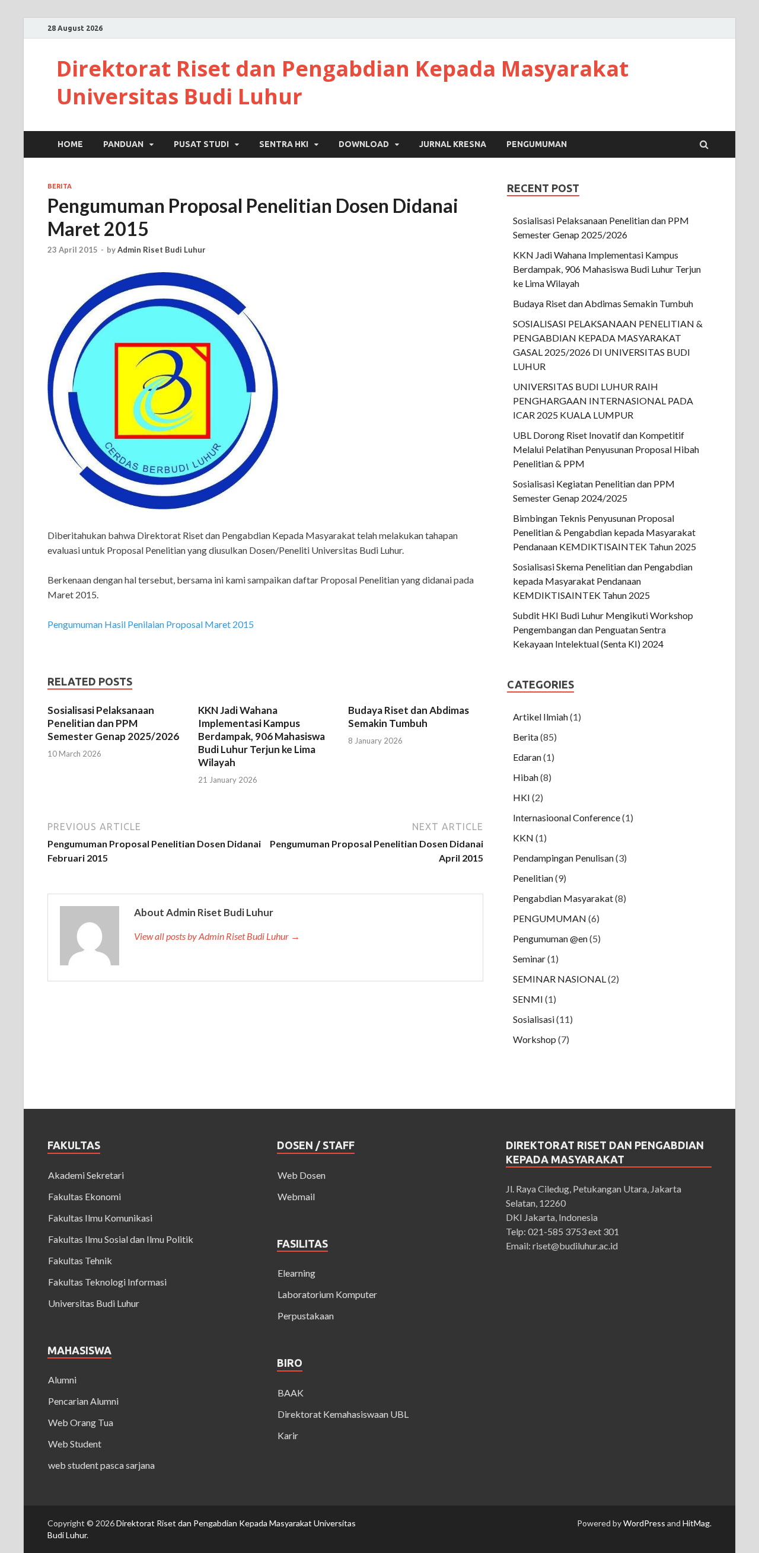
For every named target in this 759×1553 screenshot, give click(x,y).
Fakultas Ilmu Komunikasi (100, 1217)
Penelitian (533, 878)
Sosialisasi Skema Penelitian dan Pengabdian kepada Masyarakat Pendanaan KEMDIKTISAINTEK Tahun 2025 (603, 581)
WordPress (644, 1523)
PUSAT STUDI (201, 144)
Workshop (534, 1039)
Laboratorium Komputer (327, 1294)
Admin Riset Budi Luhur (161, 249)
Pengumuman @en (550, 938)
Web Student (74, 1443)
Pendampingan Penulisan (563, 857)
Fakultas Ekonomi (84, 1196)
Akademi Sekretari (86, 1175)
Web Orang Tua (80, 1422)
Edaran (527, 757)
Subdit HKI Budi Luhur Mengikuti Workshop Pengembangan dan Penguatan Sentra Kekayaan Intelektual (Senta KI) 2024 (603, 629)
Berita (59, 186)
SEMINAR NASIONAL (559, 978)
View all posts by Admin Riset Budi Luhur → (217, 936)
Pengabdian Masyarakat (563, 898)
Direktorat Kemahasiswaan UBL (343, 1414)
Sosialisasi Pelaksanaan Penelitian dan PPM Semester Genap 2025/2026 (113, 723)
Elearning (296, 1272)
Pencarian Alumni (83, 1401)
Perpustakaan (306, 1315)
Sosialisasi (533, 1019)
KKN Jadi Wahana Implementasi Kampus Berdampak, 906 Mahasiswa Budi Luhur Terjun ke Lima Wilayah (261, 736)
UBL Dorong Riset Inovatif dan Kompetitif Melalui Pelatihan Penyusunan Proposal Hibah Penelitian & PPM (606, 449)
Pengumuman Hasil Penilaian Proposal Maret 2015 (150, 624)
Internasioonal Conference (566, 817)
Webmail (296, 1196)
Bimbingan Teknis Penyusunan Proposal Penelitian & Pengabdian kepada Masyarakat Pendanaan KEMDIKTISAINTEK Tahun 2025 (604, 532)
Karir (288, 1435)
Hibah (525, 777)
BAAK (291, 1392)
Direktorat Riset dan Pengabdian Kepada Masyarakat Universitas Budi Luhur (342, 82)
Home (70, 144)
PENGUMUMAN (536, 144)
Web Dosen (302, 1175)
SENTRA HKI (283, 144)
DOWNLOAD (364, 144)
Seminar (529, 958)
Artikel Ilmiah (540, 716)
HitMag (696, 1523)
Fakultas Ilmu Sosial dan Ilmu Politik (120, 1239)
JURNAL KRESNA (452, 144)
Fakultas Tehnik (80, 1260)
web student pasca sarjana (101, 1465)
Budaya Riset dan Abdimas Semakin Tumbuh (408, 716)
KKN (523, 837)
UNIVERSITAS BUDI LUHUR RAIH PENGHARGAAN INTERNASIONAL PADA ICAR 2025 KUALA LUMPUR (603, 400)
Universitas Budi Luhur (93, 1303)
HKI (521, 797)
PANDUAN (123, 144)
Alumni (62, 1379)
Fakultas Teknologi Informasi (107, 1281)
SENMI (528, 998)
